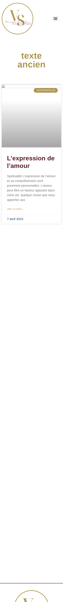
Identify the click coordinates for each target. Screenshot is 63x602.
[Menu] (55, 18)
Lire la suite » (15, 209)
